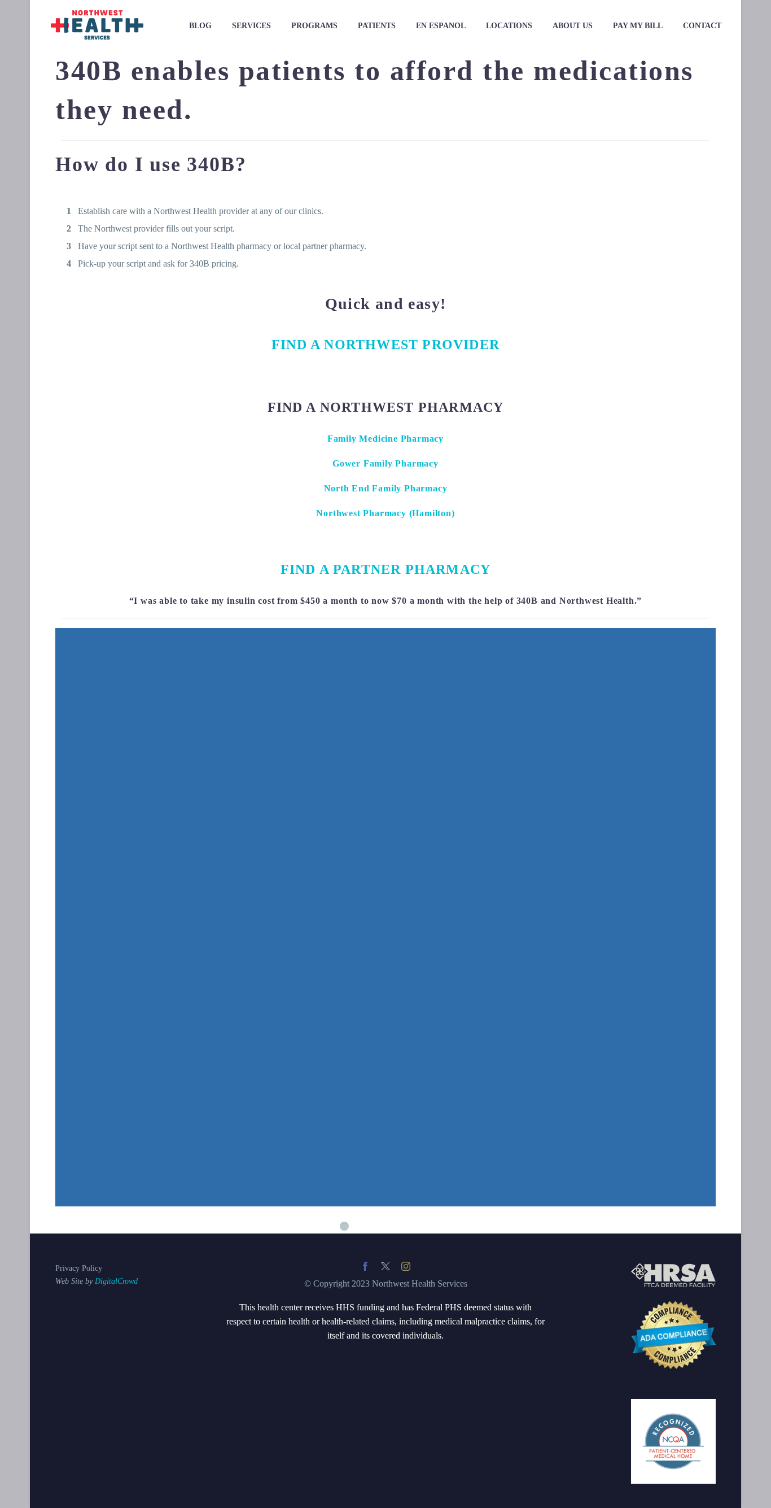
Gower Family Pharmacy (385, 463)
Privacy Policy (78, 1268)
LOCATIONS (509, 25)
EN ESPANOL (441, 25)
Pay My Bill (638, 25)
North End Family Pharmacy (386, 488)
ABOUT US (573, 25)
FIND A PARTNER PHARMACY (386, 569)
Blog (200, 25)
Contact (702, 25)
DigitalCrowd (116, 1281)
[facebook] (365, 1266)
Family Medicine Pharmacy (385, 438)
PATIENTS (377, 25)
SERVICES (251, 25)
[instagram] (405, 1266)
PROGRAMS (314, 25)
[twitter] (385, 1266)
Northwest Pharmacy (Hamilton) (385, 513)
